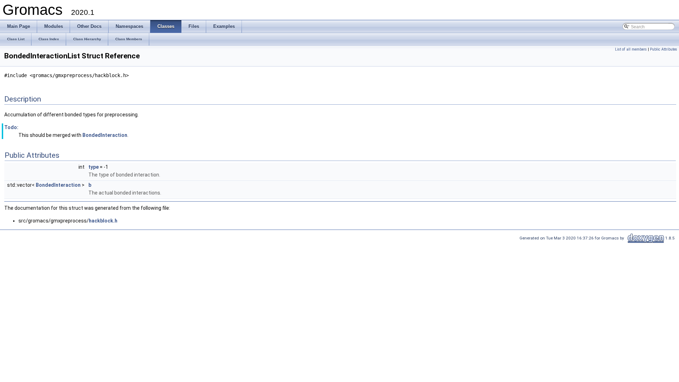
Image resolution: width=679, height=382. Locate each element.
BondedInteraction (104, 135)
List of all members (631, 49)
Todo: (11, 127)
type (93, 167)
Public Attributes (663, 49)
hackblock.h (103, 221)
